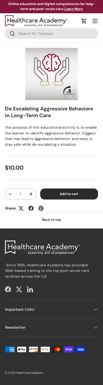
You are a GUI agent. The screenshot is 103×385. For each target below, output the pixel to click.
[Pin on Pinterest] (41, 208)
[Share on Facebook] (31, 208)
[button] (84, 21)
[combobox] (51, 33)
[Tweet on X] (21, 208)
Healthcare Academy (29, 372)
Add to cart (69, 194)
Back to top (51, 220)
